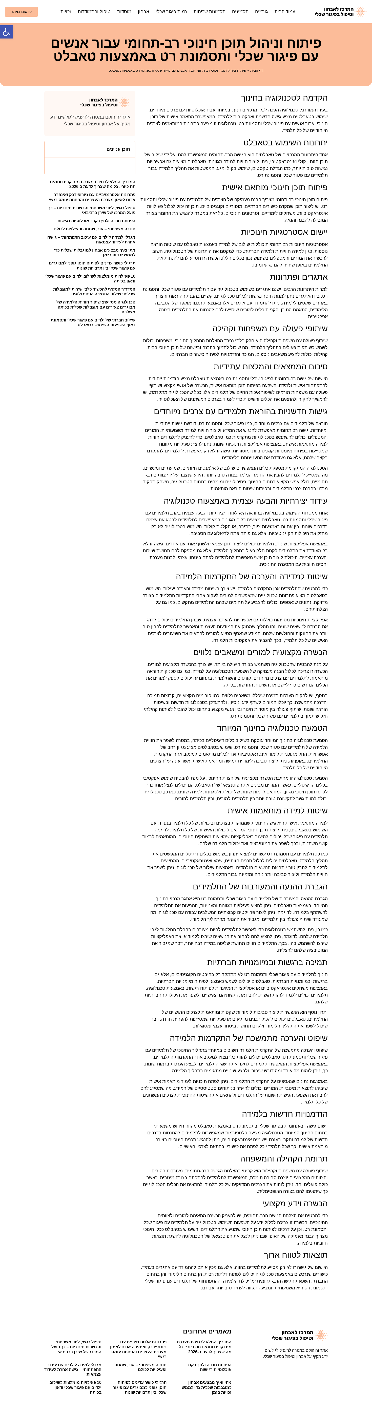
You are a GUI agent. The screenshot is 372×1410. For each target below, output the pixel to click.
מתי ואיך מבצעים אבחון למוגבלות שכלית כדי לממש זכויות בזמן (207, 1387)
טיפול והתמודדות (94, 11)
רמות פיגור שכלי (171, 11)
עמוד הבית (285, 11)
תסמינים (240, 11)
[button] (6, 32)
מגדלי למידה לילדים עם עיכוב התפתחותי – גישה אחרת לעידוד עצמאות (72, 1370)
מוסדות (124, 11)
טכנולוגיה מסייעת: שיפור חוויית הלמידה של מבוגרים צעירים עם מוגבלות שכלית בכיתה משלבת (95, 307)
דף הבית (256, 70)
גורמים (261, 11)
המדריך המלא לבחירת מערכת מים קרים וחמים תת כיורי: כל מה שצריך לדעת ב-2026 (204, 1347)
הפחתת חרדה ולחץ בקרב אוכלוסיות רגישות (96, 221)
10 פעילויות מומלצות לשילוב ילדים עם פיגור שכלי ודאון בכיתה (75, 1387)
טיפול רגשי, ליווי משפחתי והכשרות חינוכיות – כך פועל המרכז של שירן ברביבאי (76, 1347)
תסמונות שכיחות (209, 11)
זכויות (65, 11)
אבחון (143, 11)
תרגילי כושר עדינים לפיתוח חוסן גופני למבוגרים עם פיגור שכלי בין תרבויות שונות (140, 1387)
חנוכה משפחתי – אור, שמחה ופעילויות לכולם (94, 229)
